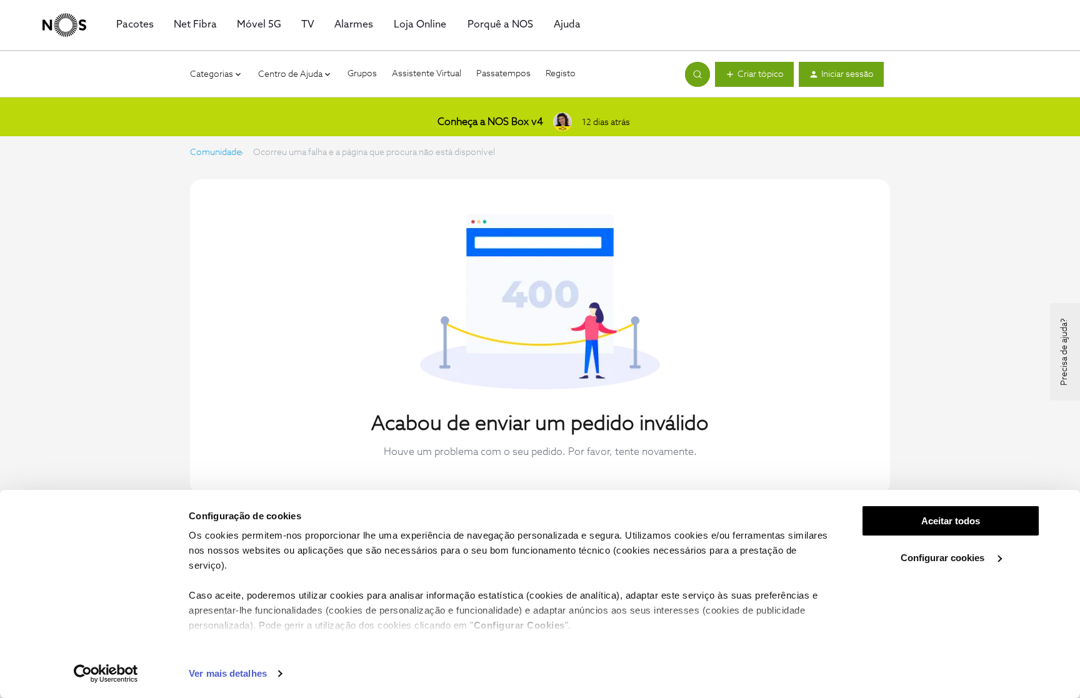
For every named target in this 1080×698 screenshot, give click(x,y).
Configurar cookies (944, 557)
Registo (561, 73)
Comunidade (215, 152)
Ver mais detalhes (228, 673)
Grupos (362, 73)
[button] (754, 74)
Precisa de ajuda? (1064, 352)
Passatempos (503, 73)
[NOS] (64, 25)
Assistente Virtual (426, 73)
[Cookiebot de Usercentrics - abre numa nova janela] (106, 673)
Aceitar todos (950, 521)
